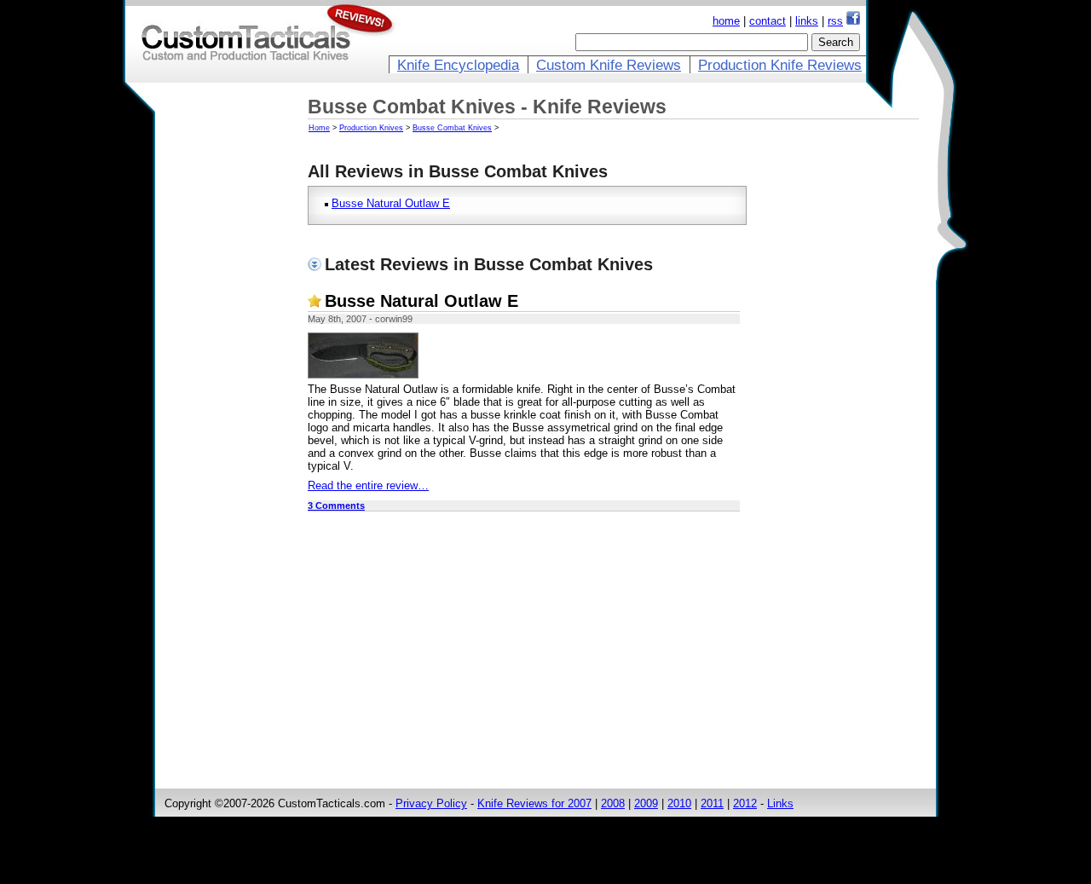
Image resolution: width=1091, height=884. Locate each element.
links (806, 20)
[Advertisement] (233, 364)
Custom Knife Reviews (608, 64)
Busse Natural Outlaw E (391, 203)
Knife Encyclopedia (458, 64)
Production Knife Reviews (780, 64)
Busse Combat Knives (452, 128)
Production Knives (371, 128)
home (726, 20)
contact (767, 20)
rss (835, 20)
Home (319, 128)
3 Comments (336, 505)
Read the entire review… (368, 485)
